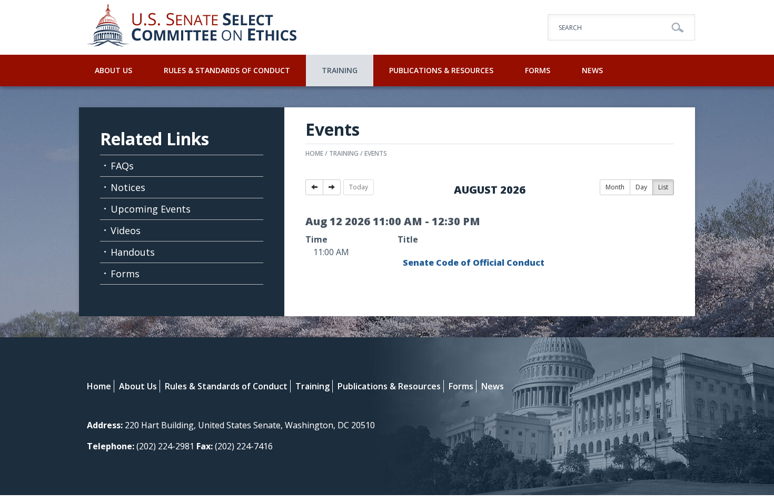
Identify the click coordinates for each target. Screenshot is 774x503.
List (663, 187)
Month (615, 187)
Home (314, 153)
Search (570, 27)
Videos (126, 230)
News (592, 70)
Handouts (133, 252)
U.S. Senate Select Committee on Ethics (192, 27)
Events (375, 153)
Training (340, 70)
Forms (537, 70)
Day (641, 187)
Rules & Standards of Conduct (227, 70)
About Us (113, 70)
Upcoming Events (151, 209)
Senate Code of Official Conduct (473, 262)
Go (677, 28)
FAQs (122, 165)
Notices (128, 187)
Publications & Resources (441, 70)
